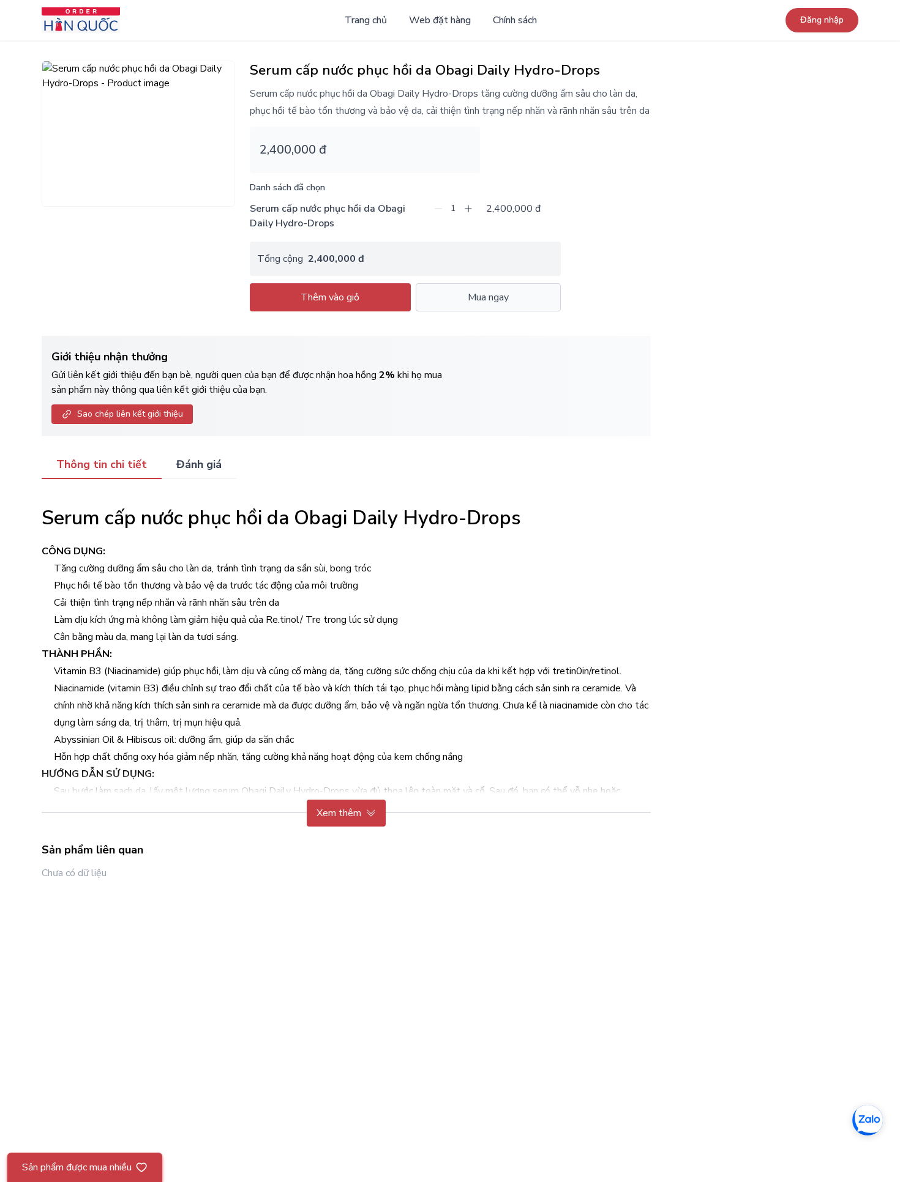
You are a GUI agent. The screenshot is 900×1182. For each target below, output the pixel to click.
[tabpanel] (346, 660)
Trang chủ (366, 20)
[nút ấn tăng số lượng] (468, 208)
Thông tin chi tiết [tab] (101, 464)
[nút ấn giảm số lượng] (438, 208)
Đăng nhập (822, 20)
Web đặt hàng (440, 20)
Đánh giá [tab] (199, 464)
